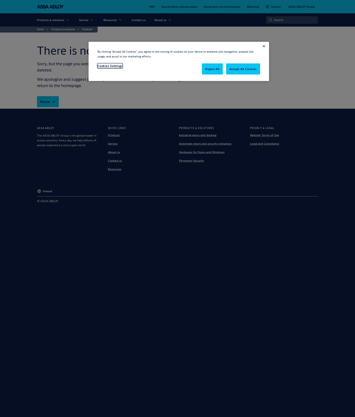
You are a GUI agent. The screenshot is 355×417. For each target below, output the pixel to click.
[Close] (264, 46)
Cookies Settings (110, 66)
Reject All (212, 69)
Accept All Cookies (243, 69)
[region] (179, 61)
